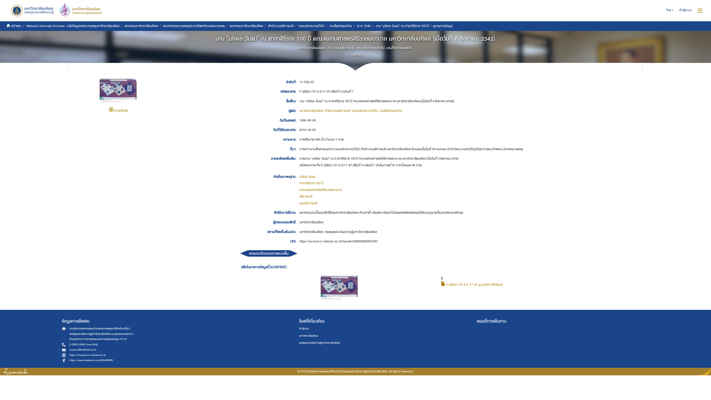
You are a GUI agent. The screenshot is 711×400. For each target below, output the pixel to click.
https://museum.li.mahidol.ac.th (87, 355)
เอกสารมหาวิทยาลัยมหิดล (141, 26)
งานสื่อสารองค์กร (340, 26)
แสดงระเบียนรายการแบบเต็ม (269, 253)
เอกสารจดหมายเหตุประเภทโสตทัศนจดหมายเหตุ (194, 26)
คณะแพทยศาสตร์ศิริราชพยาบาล (320, 190)
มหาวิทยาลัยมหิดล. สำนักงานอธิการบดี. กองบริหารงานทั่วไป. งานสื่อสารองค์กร (350, 111)
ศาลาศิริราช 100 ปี (311, 183)
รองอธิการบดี (308, 203)
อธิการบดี (305, 196)
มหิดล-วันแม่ (307, 177)
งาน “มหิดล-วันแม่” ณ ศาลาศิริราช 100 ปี (402, 26)
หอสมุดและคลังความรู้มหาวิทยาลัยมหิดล (319, 343)
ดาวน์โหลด (121, 111)
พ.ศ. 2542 (364, 26)
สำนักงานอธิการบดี (280, 26)
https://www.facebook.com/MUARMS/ (91, 360)
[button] (670, 10)
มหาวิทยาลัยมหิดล (308, 336)
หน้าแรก (16, 26)
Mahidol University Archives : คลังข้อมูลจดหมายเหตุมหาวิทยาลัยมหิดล (72, 26)
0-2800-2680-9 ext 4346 (83, 344)
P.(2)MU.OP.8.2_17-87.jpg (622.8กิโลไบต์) (474, 285)
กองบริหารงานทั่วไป (311, 26)
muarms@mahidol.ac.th (82, 349)
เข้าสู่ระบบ (304, 328)
